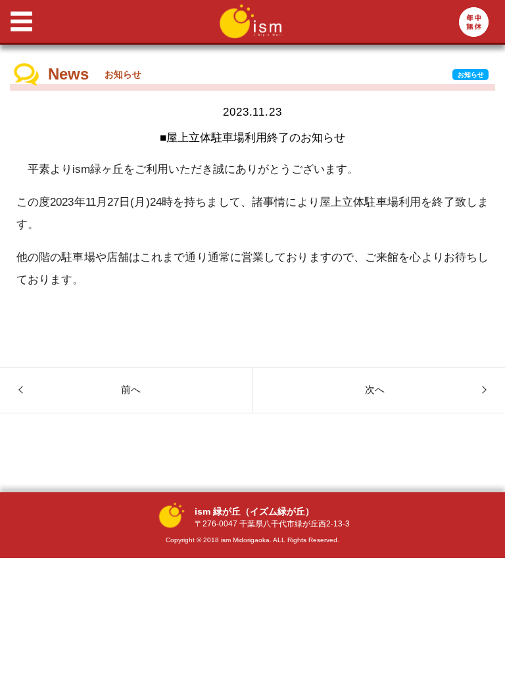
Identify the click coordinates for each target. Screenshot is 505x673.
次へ (375, 389)
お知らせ (471, 74)
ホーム (71, 76)
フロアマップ (87, 130)
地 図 (71, 183)
